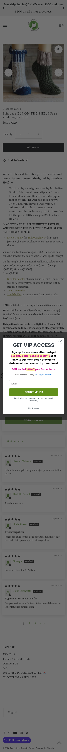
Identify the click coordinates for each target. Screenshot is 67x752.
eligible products (45, 375)
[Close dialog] (60, 341)
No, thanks (33, 408)
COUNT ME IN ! (33, 392)
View (36, 375)
